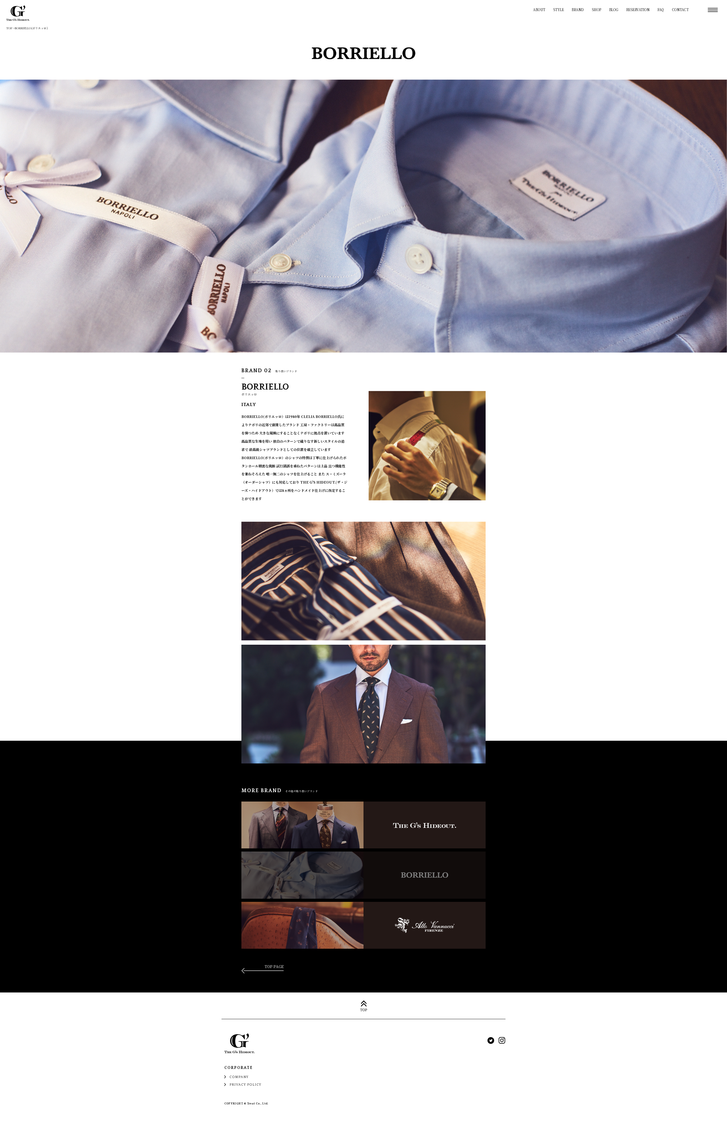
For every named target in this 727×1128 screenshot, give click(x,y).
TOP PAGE (274, 967)
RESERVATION (638, 9)
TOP (9, 28)
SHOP (596, 9)
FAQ (660, 9)
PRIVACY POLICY (245, 1085)
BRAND (578, 9)
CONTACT (680, 9)
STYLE (558, 9)
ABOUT (539, 9)
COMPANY (238, 1077)
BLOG (613, 9)
